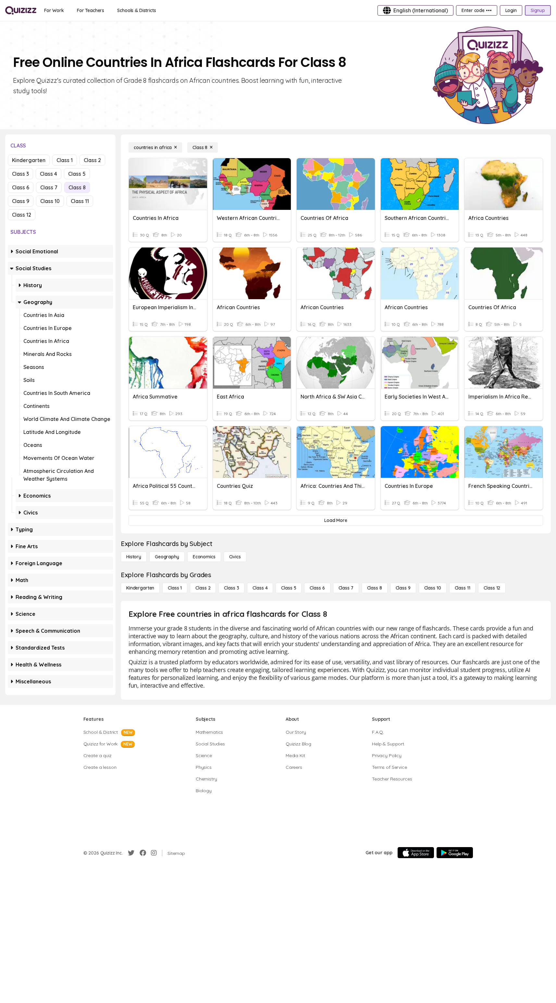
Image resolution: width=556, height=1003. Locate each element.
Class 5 (77, 174)
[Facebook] (143, 853)
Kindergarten (28, 160)
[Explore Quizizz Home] (20, 10)
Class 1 (64, 160)
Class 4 (48, 174)
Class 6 (20, 187)
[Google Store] (455, 852)
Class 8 (77, 187)
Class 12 (21, 214)
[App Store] (416, 852)
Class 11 (80, 201)
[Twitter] (131, 853)
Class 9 (20, 201)
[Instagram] (154, 853)
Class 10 (50, 201)
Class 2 (92, 160)
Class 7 (48, 187)
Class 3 (20, 174)
